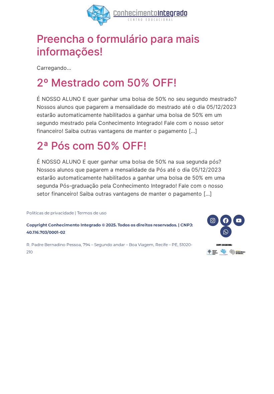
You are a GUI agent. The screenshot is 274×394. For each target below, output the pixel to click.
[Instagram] (213, 220)
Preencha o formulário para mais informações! (118, 45)
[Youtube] (239, 220)
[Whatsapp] (226, 231)
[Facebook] (226, 220)
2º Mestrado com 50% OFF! (106, 82)
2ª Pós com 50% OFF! (91, 145)
